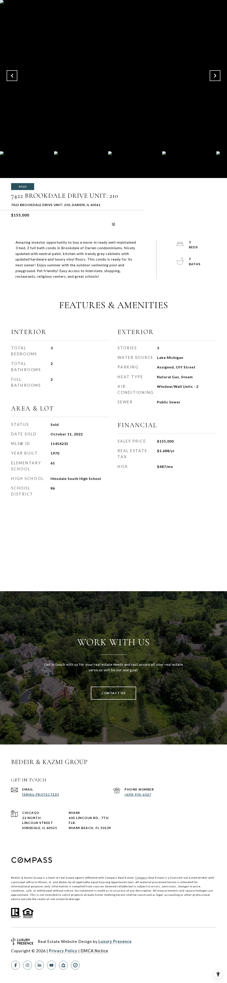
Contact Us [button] (113, 693)
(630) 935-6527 (138, 794)
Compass (141, 877)
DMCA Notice (94, 950)
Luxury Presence (115, 941)
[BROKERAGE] (75, 965)
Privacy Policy (63, 950)
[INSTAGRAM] (27, 965)
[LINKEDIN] (39, 965)
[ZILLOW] (63, 965)
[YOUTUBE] (51, 965)
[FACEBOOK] (15, 965)
